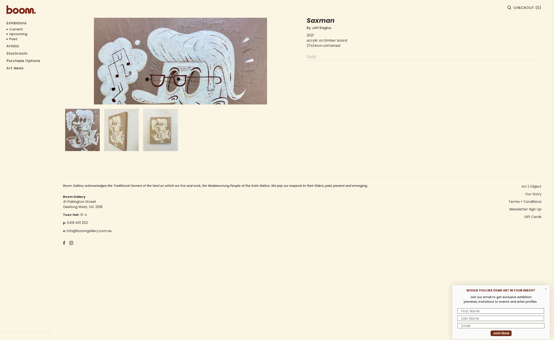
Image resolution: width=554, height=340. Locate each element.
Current (16, 29)
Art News (15, 68)
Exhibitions (16, 23)
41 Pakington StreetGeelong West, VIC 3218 (83, 204)
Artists (12, 46)
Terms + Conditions (525, 201)
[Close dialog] (546, 289)
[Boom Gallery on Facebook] (64, 243)
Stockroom (16, 53)
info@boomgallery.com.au (89, 230)
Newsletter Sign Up (525, 209)
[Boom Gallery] (21, 9)
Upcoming (18, 34)
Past (13, 39)
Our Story (533, 194)
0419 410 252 (77, 222)
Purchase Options (23, 60)
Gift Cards (532, 216)
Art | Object (531, 186)
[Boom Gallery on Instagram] (71, 243)
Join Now (501, 333)
